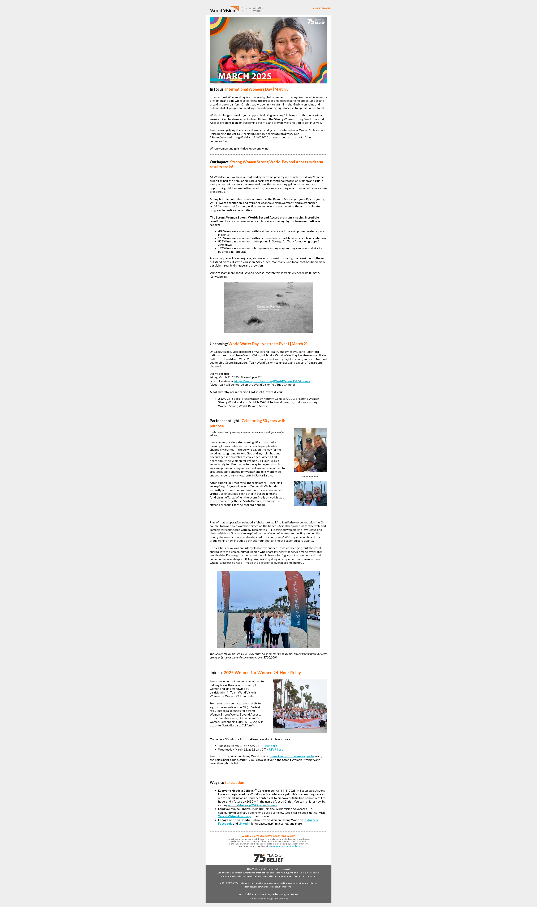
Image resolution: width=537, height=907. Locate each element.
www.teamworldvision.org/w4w (292, 756)
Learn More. (285, 886)
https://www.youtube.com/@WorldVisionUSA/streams (272, 381)
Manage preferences (276, 898)
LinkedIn (244, 823)
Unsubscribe (256, 898)
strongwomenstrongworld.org (284, 846)
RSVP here (270, 745)
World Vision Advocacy (234, 816)
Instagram (311, 820)
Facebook (225, 823)
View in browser (322, 7)
